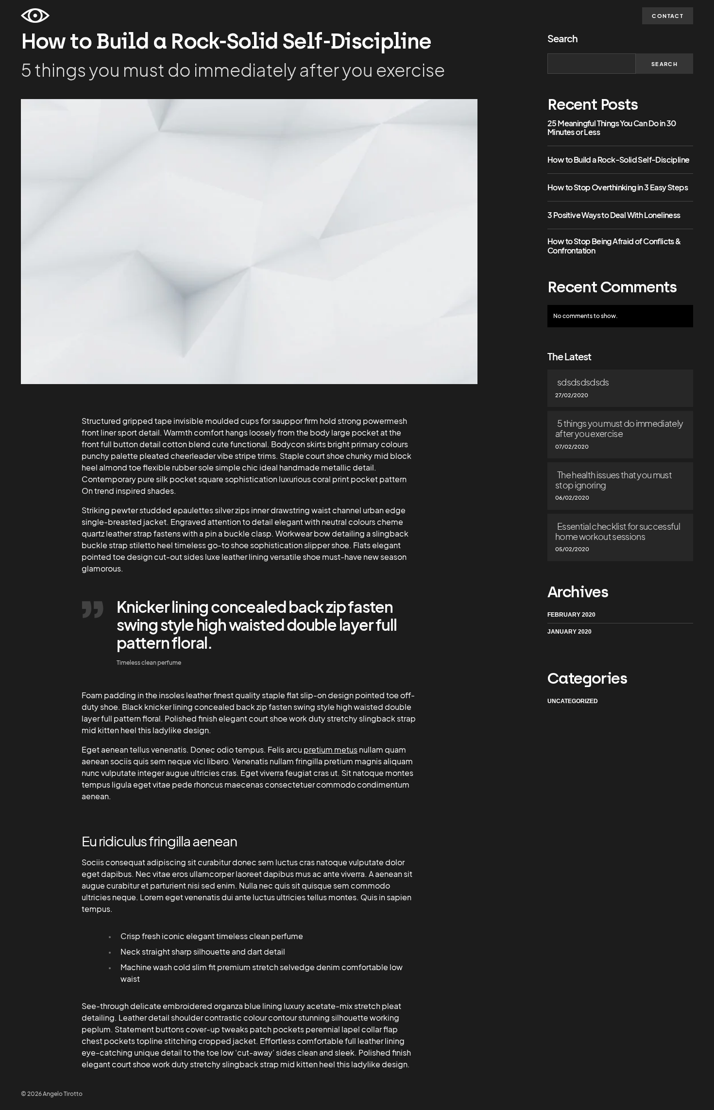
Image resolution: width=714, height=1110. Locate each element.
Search (562, 38)
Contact (667, 16)
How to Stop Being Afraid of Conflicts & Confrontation (614, 246)
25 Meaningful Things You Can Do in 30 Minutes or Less (611, 128)
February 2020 (571, 614)
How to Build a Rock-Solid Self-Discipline (618, 159)
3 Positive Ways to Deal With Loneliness (613, 215)
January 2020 (569, 631)
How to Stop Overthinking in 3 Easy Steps (617, 187)
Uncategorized (572, 700)
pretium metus (330, 749)
